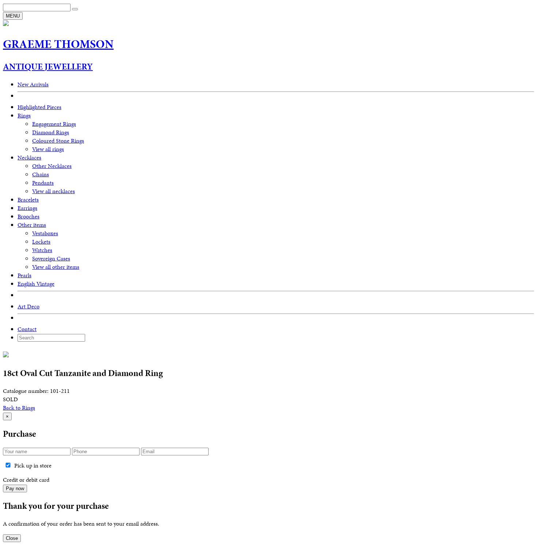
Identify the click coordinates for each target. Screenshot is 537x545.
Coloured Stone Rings (58, 140)
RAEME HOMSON (58, 44)
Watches (42, 250)
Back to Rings (19, 407)
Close (12, 538)
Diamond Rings (50, 132)
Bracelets (28, 199)
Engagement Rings (54, 124)
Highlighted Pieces (39, 107)
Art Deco (28, 306)
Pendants (43, 182)
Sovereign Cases (51, 258)
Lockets (41, 241)
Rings (24, 115)
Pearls (24, 275)
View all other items (55, 267)
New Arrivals (33, 84)
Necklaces (29, 157)
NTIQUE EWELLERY (48, 66)
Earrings (27, 208)
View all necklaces (53, 191)
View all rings (48, 149)
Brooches (28, 216)
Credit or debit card (26, 480)
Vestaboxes (45, 233)
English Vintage (36, 283)
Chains (40, 174)
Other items (32, 225)
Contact (27, 329)
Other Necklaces (52, 166)
